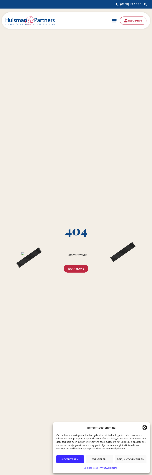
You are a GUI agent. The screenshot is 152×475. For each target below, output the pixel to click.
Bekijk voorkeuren (130, 459)
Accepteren (70, 459)
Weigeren (99, 459)
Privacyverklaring (108, 467)
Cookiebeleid (91, 467)
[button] (144, 427)
